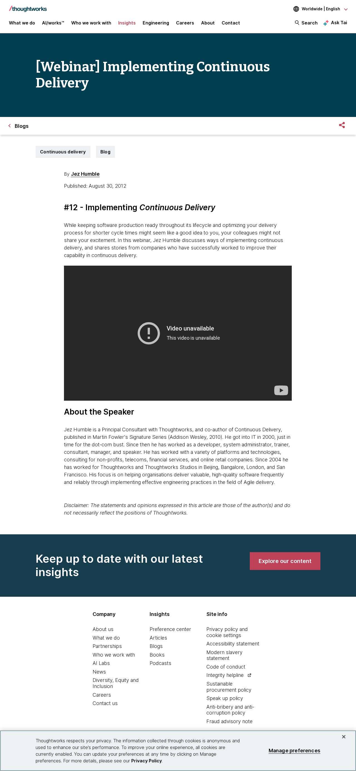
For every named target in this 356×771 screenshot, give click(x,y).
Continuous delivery (63, 152)
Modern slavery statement (224, 655)
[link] (285, 561)
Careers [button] (185, 23)
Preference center (170, 629)
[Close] (344, 737)
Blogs (156, 646)
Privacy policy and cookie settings (227, 632)
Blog (105, 152)
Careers (102, 695)
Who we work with (114, 655)
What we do (106, 638)
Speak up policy (224, 698)
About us (103, 629)
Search (309, 23)
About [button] (208, 23)
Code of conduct (225, 667)
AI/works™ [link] (53, 23)
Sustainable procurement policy (228, 687)
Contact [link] (231, 23)
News (99, 672)
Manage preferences (294, 750)
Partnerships (107, 646)
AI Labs (101, 663)
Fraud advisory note (229, 721)
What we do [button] (22, 23)
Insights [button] (127, 23)
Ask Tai (339, 22)
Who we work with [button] (91, 23)
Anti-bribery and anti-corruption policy (230, 710)
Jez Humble (85, 174)
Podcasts (160, 663)
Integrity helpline (225, 675)
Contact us (105, 703)
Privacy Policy (146, 760)
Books (157, 655)
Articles (158, 638)
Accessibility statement (232, 644)
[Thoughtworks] (28, 6)
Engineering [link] (156, 23)
